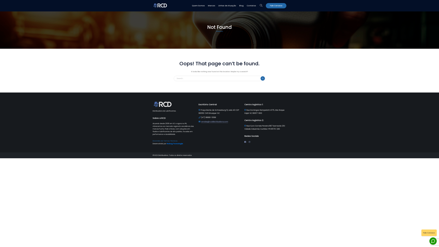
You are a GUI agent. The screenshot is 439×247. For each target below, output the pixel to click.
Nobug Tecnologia (175, 143)
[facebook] (245, 142)
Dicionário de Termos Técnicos (165, 141)
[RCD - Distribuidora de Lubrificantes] (160, 5)
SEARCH (263, 78)
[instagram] (249, 142)
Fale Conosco (276, 5)
